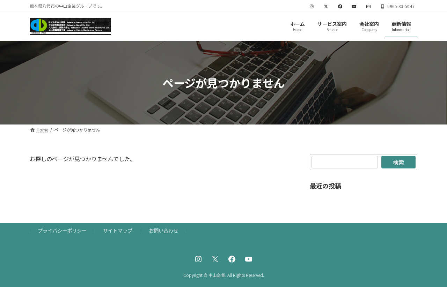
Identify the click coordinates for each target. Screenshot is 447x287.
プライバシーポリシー (62, 230)
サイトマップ (117, 230)
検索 (398, 162)
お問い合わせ (163, 230)
